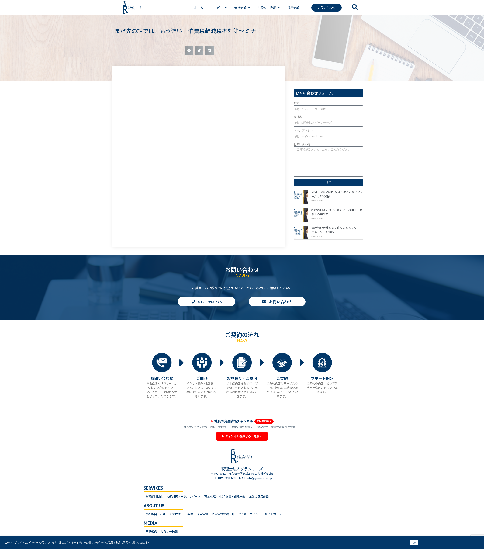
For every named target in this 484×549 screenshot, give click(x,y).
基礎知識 (151, 531)
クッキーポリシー (249, 514)
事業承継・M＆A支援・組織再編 (224, 496)
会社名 (298, 117)
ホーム (198, 7)
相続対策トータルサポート (183, 496)
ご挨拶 (188, 514)
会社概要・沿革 (155, 514)
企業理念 (175, 514)
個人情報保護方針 (223, 514)
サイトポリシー (275, 514)
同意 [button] (414, 542)
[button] (189, 50)
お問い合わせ (302, 144)
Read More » (317, 201)
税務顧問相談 (154, 496)
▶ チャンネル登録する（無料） (242, 436)
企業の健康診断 (259, 496)
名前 (296, 103)
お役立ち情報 (267, 7)
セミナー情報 (169, 531)
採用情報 (293, 7)
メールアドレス (303, 130)
